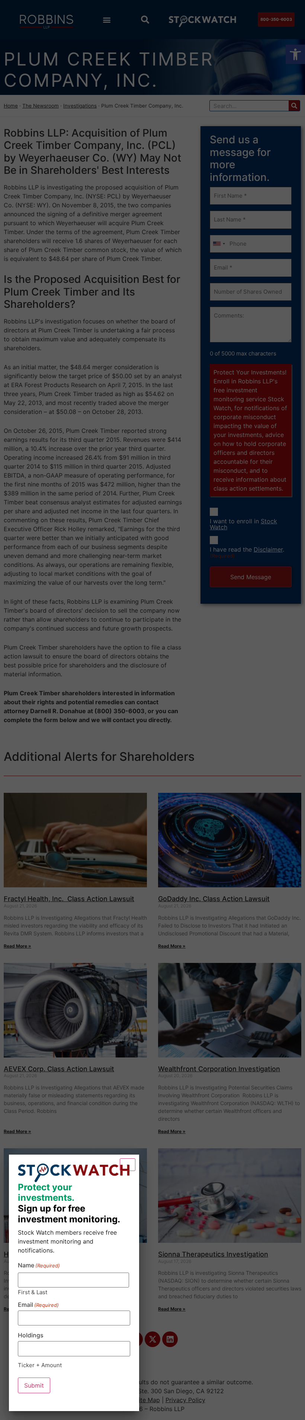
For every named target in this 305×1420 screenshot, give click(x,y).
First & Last (32, 1292)
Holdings (31, 1335)
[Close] (127, 1164)
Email (38, 1305)
